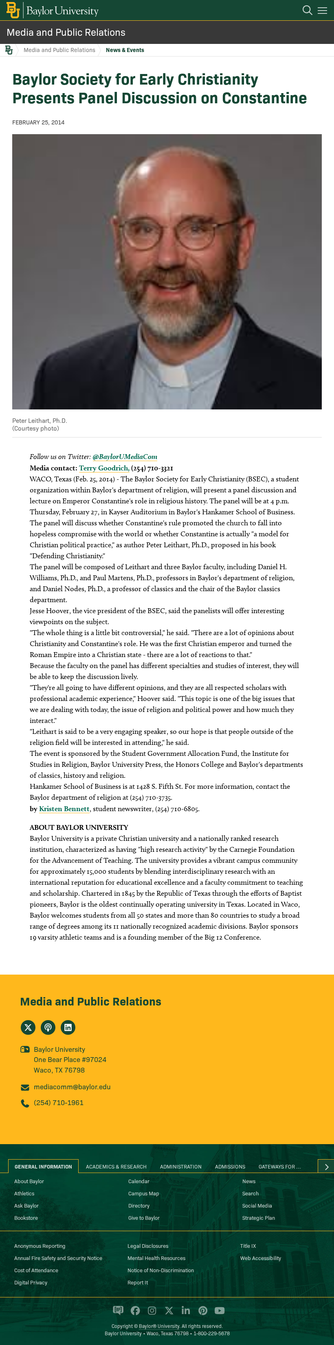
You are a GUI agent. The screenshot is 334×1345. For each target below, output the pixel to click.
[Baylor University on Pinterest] (201, 1314)
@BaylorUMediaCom (125, 456)
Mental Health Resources (156, 1257)
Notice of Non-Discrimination (160, 1269)
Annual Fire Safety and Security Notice (58, 1257)
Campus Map (143, 1193)
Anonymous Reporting (40, 1245)
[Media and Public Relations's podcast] (48, 1027)
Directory (138, 1205)
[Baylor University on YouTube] (217, 1314)
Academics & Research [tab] (116, 1166)
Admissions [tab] (230, 1166)
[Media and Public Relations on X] (28, 1027)
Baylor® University (159, 1325)
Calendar (138, 1180)
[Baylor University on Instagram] (150, 1314)
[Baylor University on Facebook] (133, 1314)
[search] (303, 11)
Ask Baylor (26, 1205)
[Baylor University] (52, 10)
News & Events (125, 50)
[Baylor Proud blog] (116, 1314)
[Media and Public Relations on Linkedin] (68, 1027)
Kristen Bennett (64, 808)
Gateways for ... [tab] (280, 1166)
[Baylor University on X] (167, 1314)
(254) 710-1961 (59, 1102)
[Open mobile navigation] (324, 11)
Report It (137, 1282)
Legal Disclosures (147, 1245)
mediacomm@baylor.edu (72, 1086)
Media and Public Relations (66, 31)
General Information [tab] (43, 1166)
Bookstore (26, 1217)
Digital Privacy (30, 1282)
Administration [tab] (181, 1166)
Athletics (24, 1193)
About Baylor (29, 1180)
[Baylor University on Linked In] (184, 1314)
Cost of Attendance (36, 1269)
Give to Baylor (144, 1217)
